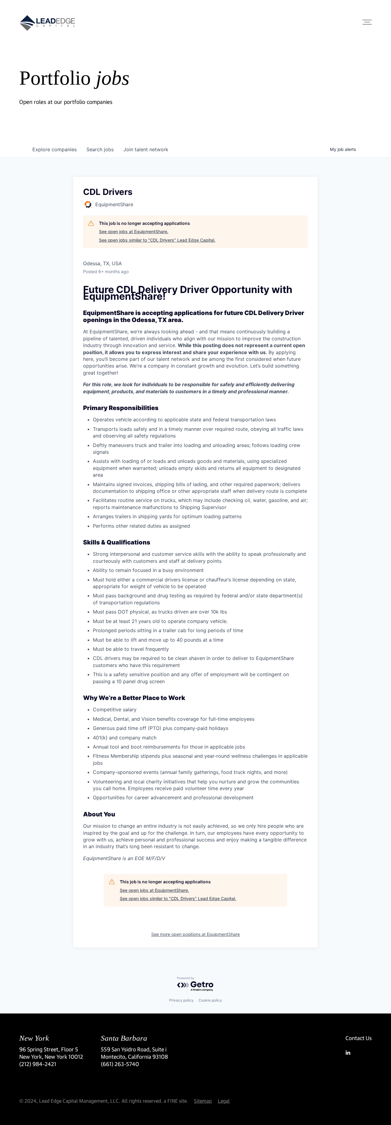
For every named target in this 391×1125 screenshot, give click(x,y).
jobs (100, 149)
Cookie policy (210, 1000)
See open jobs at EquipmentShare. (133, 231)
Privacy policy (181, 1000)
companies (54, 149)
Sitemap (203, 1101)
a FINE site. (176, 1101)
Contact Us (358, 1038)
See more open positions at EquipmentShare (195, 934)
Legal (224, 1101)
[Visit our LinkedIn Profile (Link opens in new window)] (358, 1052)
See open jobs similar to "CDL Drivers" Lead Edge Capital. (157, 240)
